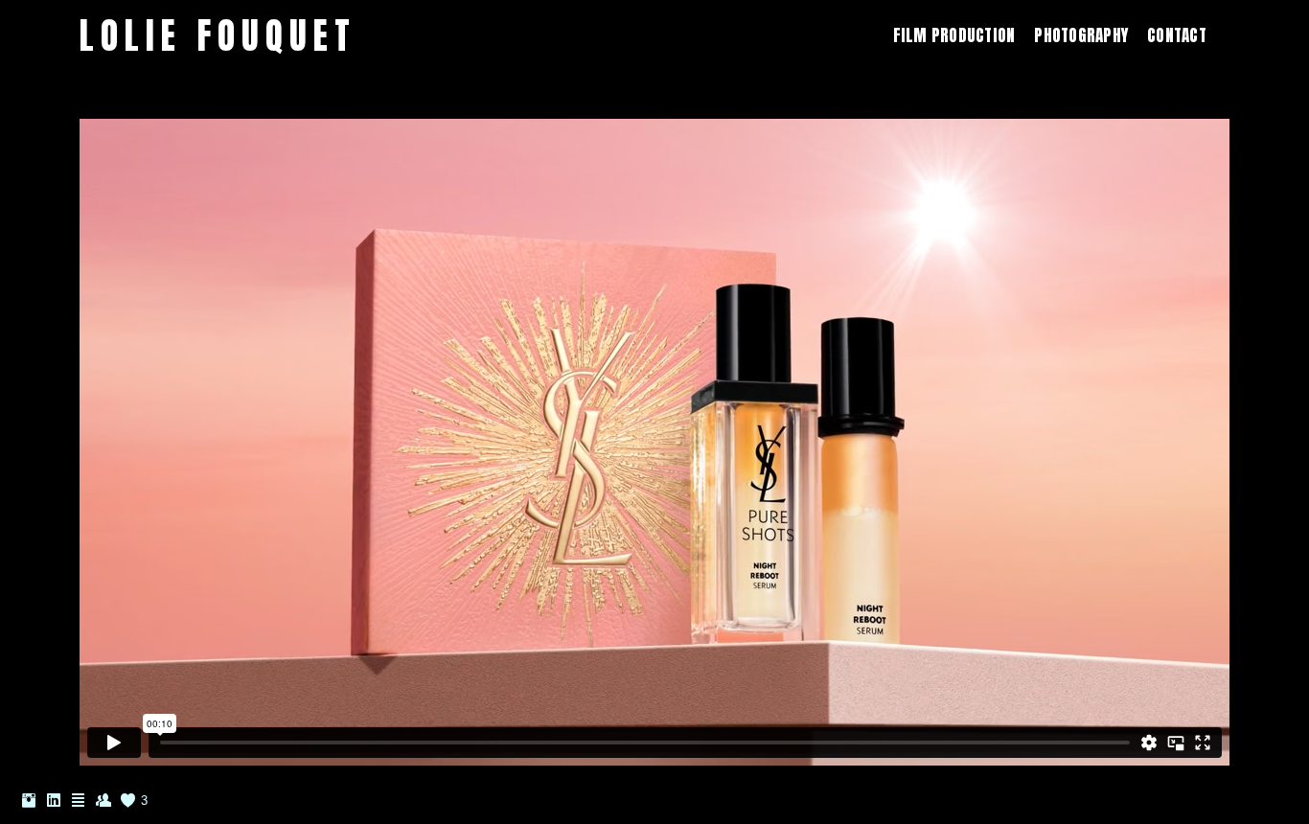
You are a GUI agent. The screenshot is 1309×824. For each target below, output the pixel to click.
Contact (1176, 35)
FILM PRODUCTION (954, 35)
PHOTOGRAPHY (1081, 35)
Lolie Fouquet (218, 35)
